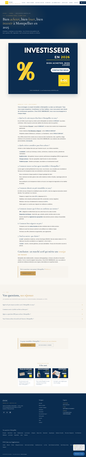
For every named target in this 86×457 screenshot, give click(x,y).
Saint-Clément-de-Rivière (54, 444)
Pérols (12, 444)
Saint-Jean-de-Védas (29, 444)
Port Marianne (32, 131)
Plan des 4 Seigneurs (69, 432)
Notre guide (65, 2)
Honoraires (41, 411)
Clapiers (4, 447)
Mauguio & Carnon (19, 444)
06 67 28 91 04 (66, 404)
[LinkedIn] (10, 412)
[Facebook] (4, 412)
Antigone (38, 131)
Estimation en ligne (79, 453)
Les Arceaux (27, 432)
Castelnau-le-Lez (38, 444)
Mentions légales (24, 454)
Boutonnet (45, 432)
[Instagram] (7, 412)
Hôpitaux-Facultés (59, 432)
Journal (71, 2)
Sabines (26, 435)
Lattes (4, 444)
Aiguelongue (51, 432)
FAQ (40, 420)
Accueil (24, 2)
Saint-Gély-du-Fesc (65, 444)
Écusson (31, 126)
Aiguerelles (16, 435)
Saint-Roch (10, 432)
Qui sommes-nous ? (56, 2)
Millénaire (5, 435)
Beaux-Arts (39, 432)
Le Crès (45, 444)
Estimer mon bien (28, 345)
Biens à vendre (30, 2)
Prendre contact (28, 273)
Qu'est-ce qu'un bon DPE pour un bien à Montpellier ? (17, 314)
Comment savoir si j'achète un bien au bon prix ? (15, 309)
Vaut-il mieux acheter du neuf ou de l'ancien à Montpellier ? (18, 319)
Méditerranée (20, 432)
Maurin (8, 444)
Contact (76, 2)
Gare (15, 432)
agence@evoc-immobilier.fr (68, 408)
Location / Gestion (39, 2)
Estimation (47, 2)
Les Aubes (10, 435)
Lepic (21, 435)
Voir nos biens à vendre (45, 345)
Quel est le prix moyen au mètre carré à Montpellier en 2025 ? (19, 305)
